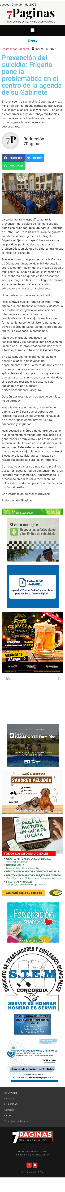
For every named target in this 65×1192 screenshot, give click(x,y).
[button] (32, 30)
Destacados (9, 49)
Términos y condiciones (16, 1121)
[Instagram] (29, 1165)
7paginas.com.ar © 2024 (32, 1172)
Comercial (9, 1109)
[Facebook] (35, 1165)
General (24, 49)
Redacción (9, 1098)
